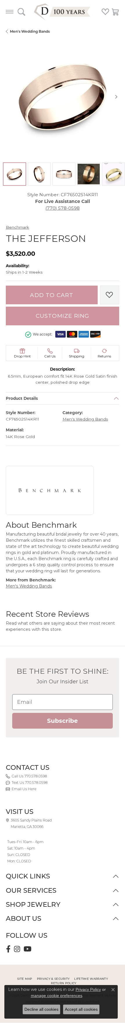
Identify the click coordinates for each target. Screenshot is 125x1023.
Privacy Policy (88, 989)
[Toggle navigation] (9, 11)
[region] (62, 96)
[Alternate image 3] (64, 174)
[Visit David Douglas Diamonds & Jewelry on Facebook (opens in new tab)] (8, 949)
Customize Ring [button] (63, 315)
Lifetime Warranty (91, 979)
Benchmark (17, 227)
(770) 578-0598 (62, 208)
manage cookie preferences (56, 995)
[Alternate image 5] (113, 174)
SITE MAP (24, 979)
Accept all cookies (81, 1009)
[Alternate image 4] (88, 174)
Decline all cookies (41, 1009)
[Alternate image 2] (39, 174)
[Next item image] (116, 97)
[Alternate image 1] (14, 174)
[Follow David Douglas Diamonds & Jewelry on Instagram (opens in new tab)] (17, 949)
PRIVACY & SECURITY (53, 979)
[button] (21, 12)
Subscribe (62, 720)
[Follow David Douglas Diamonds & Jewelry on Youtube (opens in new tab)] (27, 949)
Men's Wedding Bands (30, 31)
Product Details (22, 398)
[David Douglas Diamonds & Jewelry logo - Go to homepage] (62, 11)
